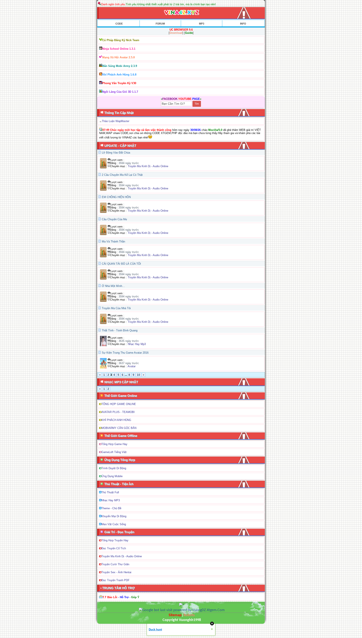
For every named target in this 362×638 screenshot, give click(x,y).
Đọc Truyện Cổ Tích (113, 548)
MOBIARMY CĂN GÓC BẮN (118, 428)
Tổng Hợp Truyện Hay (114, 540)
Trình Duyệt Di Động (113, 468)
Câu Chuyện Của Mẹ (114, 219)
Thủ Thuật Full (110, 492)
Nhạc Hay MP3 (110, 500)
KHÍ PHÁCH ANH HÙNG (116, 420)
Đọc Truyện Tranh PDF (115, 580)
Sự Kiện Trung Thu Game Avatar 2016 (125, 352)
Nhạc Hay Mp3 (137, 344)
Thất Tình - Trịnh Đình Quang (119, 330)
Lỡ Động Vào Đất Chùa (116, 152)
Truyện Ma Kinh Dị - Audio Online (148, 166)
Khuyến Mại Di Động (113, 516)
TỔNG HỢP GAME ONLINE (118, 404)
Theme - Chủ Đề (111, 508)
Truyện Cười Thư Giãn (115, 564)
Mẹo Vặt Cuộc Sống (113, 524)
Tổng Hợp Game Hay (114, 444)
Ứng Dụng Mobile (112, 476)
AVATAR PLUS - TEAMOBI (118, 412)
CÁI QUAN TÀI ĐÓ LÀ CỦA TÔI (121, 263)
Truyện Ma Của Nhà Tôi (116, 308)
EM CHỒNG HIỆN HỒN (116, 197)
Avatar (132, 366)
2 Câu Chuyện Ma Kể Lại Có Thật (122, 174)
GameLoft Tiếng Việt (114, 452)
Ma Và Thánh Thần (113, 241)
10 (138, 374)
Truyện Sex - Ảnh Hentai (116, 572)
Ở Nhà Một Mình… (113, 286)
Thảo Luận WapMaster (115, 121)
